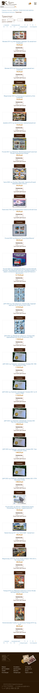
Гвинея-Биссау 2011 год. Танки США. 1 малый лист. (19, 533)
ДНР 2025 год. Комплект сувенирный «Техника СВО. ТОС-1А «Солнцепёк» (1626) (19, 421)
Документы (28, 669)
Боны (26, 670)
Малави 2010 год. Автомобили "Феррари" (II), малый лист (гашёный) (19, 42)
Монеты (16, 670)
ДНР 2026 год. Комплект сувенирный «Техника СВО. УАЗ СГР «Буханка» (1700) (19, 364)
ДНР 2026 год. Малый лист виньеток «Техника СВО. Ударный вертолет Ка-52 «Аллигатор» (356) (19, 336)
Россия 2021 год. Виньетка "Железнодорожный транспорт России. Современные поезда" (19, 152)
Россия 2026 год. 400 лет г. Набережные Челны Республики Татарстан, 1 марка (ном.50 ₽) (19, 507)
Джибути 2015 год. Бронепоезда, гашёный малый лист (19, 123)
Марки (4, 667)
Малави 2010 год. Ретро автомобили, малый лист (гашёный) (19, 69)
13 (14, 27)
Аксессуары (17, 669)
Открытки (28, 667)
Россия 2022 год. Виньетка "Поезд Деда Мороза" (19, 238)
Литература (17, 672)
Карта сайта (28, 672)
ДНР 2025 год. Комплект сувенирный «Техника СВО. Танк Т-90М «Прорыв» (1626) (19, 449)
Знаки (3, 670)
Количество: (19, 47)
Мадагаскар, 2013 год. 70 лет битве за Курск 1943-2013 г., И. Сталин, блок (19, 559)
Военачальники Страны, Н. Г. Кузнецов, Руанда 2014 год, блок (19, 623)
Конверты (16, 667)
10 (4, 27)
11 (7, 27)
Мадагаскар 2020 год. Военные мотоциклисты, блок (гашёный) (19, 96)
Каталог (10, 10)
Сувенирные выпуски (8, 12)
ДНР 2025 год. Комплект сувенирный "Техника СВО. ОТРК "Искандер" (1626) (19, 479)
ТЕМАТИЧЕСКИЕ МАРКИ (26, 10)
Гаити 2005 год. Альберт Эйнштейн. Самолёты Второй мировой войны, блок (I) (19, 182)
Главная (4, 10)
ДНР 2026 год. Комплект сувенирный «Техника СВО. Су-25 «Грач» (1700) (19, 392)
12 (11, 27)
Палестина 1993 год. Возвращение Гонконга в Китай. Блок (19, 209)
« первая (6, 25)
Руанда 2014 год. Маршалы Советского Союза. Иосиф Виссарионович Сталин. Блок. (19, 591)
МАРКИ (15, 10)
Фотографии (5, 669)
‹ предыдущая (15, 25)
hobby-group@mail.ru (23, 686)
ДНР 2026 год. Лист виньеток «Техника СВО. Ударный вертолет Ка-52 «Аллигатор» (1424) (19, 304)
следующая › (24, 27)
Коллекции (5, 672)
